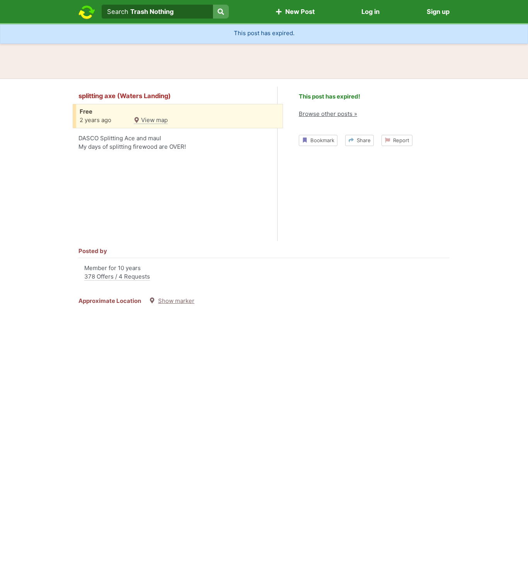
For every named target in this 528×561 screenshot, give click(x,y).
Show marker (176, 300)
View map (154, 120)
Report (399, 140)
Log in (370, 11)
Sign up (438, 11)
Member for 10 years (117, 272)
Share (362, 140)
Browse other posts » (328, 113)
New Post (298, 11)
